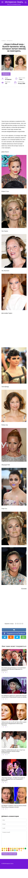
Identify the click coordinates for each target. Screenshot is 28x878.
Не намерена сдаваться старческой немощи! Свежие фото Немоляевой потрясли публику (14, 696)
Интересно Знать (14, 2)
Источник (24, 588)
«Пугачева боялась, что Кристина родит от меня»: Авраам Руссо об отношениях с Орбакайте (13, 779)
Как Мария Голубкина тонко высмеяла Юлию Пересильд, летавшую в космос (13, 806)
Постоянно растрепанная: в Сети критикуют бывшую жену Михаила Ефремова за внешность (13, 669)
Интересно (6, 74)
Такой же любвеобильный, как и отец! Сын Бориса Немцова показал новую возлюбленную (13, 751)
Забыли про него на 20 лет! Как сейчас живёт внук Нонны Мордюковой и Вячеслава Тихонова (14, 723)
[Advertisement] (14, 24)
